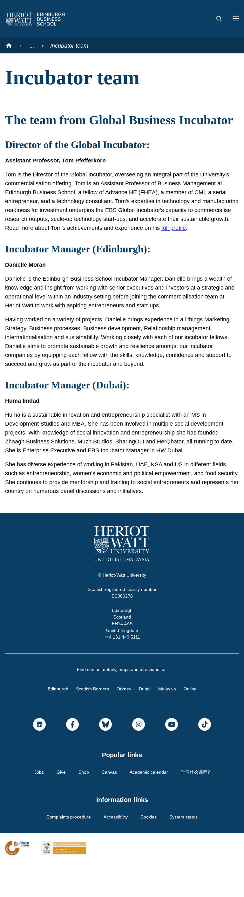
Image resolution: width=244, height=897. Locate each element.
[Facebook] (72, 758)
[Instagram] (138, 758)
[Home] (9, 46)
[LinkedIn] (39, 758)
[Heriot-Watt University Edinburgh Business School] (35, 19)
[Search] (219, 19)
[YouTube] (171, 758)
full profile (68, 253)
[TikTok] (204, 758)
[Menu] (233, 19)
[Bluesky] (105, 758)
